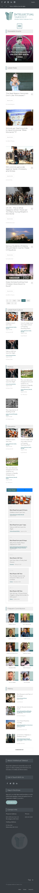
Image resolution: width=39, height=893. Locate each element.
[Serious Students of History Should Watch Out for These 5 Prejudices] (19, 235)
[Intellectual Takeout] (19, 18)
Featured (7, 328)
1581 (19, 300)
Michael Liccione (11, 222)
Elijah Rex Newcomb (22, 729)
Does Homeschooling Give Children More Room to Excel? (17, 284)
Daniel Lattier (10, 258)
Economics (12, 564)
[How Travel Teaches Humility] (10, 724)
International (29, 725)
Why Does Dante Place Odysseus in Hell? (17, 543)
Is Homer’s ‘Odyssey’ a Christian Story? (24, 735)
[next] (31, 48)
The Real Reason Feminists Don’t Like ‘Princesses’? (17, 94)
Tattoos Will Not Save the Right (17, 6)
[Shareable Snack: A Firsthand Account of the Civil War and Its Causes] (19, 48)
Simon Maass (12, 682)
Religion (16, 547)
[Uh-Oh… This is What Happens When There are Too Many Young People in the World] (19, 196)
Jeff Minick (24, 335)
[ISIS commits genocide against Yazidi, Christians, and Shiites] (19, 155)
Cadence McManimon (12, 653)
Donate (24, 889)
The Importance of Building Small (12, 411)
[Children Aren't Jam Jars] (19, 500)
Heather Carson (27, 653)
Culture (7, 327)
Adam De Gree (12, 638)
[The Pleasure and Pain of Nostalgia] (10, 697)
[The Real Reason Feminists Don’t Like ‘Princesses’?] (19, 82)
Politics (14, 355)
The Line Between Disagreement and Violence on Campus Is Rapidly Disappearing (27, 383)
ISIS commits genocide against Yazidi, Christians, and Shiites (16, 169)
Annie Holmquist (11, 104)
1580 (14, 300)
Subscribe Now (11, 802)
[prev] (8, 48)
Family (15, 327)
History (11, 599)
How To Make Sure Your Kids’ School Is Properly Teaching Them (27, 325)
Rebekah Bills (12, 667)
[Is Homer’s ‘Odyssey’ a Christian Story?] (10, 738)
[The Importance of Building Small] (12, 403)
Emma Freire (10, 359)
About (19, 889)
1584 (8, 303)
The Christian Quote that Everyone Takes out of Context (17, 577)
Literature (25, 546)
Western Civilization (22, 547)
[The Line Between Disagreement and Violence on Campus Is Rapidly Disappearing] (27, 373)
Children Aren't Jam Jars (17, 512)
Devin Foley (9, 180)
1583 (28, 300)
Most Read (11, 490)
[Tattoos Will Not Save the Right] (12, 344)
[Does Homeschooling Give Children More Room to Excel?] (19, 271)
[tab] (20, 490)
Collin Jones (24, 394)
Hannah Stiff (10, 332)
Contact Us (30, 889)
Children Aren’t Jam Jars (10, 324)
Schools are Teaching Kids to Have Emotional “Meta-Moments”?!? (17, 130)
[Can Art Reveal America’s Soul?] (10, 710)
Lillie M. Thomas (11, 141)
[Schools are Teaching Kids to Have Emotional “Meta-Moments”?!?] (19, 117)
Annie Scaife (27, 682)
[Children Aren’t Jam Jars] (12, 316)
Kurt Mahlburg (27, 624)
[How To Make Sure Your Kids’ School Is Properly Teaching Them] (27, 316)
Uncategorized (19, 712)
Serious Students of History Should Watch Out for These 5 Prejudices (17, 248)
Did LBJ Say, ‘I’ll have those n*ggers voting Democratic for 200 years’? (19, 595)
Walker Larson (10, 419)
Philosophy (15, 414)
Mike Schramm (21, 743)
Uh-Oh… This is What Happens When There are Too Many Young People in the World (17, 211)
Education (11, 327)
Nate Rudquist (27, 667)
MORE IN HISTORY (19, 749)
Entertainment (16, 546)
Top (29, 880)
